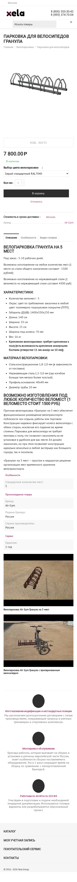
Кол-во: (8, 182)
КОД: (33, 142)
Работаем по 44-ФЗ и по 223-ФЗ (38, 796)
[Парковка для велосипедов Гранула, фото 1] (38, 84)
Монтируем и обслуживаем (38, 748)
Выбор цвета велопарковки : (23, 167)
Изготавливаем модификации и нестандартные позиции (38, 711)
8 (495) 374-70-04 (62, 14)
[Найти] (52, 24)
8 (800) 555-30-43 (62, 11)
